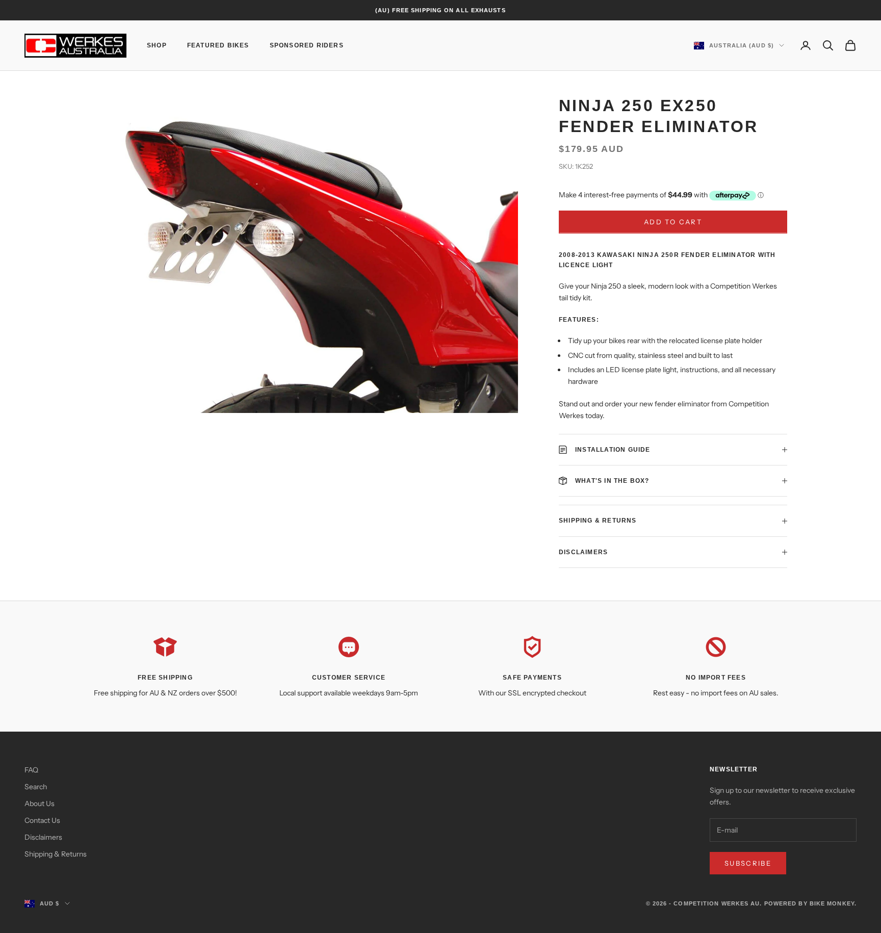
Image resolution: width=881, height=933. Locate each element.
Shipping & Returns (55, 854)
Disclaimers (43, 837)
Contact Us (42, 820)
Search (35, 786)
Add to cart (673, 222)
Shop (157, 45)
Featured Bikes (218, 45)
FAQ (31, 769)
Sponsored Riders (307, 45)
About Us (39, 803)
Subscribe (747, 863)
